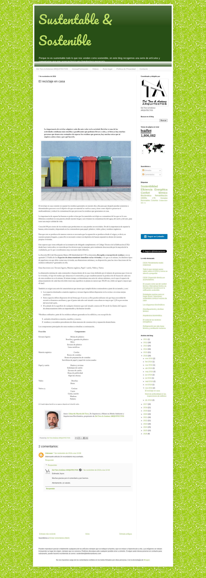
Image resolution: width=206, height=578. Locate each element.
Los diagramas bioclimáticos (154, 305)
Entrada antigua (126, 534)
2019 (145, 411)
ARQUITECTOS (109, 416)
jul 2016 (148, 378)
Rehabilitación (161, 195)
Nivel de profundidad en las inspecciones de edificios (155, 395)
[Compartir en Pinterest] (86, 438)
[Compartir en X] (81, 438)
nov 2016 (149, 388)
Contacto (144, 69)
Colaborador (163, 200)
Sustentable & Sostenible (75, 30)
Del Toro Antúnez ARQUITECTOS (65, 470)
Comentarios (149, 175)
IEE (142, 203)
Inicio (87, 534)
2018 (145, 408)
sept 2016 (149, 381)
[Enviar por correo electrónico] (76, 438)
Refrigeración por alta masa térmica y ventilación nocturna (154, 327)
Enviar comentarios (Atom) (59, 538)
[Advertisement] (85, 105)
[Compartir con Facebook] (84, 438)
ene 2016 (149, 358)
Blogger (147, 560)
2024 (145, 427)
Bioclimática (146, 195)
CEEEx (144, 198)
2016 (145, 356)
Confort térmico (154, 192)
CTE (154, 198)
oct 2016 (148, 385)
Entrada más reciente (47, 534)
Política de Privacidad (126, 69)
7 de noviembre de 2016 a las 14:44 (96, 470)
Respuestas (52, 465)
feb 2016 (148, 362)
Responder (49, 460)
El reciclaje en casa (152, 391)
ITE (145, 203)
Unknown (49, 453)
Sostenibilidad (149, 186)
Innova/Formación (80, 69)
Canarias (154, 200)
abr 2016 (149, 368)
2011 (145, 339)
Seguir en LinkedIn (156, 236)
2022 (145, 421)
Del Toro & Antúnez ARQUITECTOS (52, 69)
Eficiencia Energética (154, 189)
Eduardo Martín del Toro (79, 414)
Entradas (147, 170)
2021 (145, 417)
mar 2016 (149, 365)
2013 (145, 346)
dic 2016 (148, 400)
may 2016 (149, 372)
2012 (145, 343)
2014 (145, 349)
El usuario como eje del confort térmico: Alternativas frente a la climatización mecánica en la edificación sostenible (154, 287)
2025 (145, 430)
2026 (145, 434)
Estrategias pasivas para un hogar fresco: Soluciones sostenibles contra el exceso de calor (155, 297)
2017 (145, 404)
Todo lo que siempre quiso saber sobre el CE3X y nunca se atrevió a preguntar (155, 271)
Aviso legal (107, 69)
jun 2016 (148, 375)
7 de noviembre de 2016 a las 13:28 (67, 453)
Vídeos (95, 69)
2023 (145, 424)
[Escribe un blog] (78, 438)
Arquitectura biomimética (152, 316)
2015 (145, 352)
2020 (145, 414)
